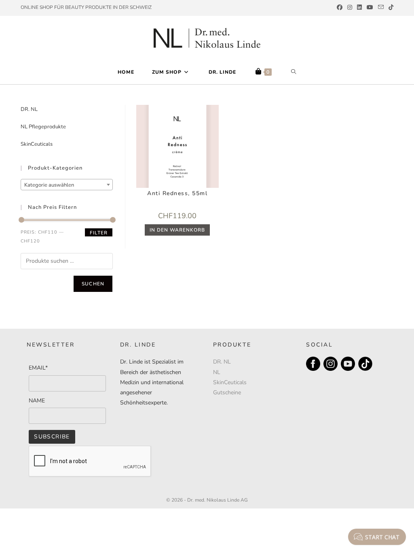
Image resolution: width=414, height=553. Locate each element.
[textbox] (66, 185)
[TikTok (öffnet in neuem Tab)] (389, 8)
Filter (99, 233)
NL (216, 372)
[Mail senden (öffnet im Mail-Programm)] (381, 8)
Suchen (93, 284)
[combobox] (67, 184)
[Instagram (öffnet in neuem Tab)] (350, 8)
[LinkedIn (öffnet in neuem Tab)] (359, 8)
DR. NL (29, 109)
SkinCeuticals (37, 144)
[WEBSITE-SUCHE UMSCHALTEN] (293, 72)
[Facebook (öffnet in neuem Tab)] (339, 8)
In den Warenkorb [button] (177, 230)
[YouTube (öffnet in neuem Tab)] (370, 8)
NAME (37, 400)
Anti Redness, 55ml (177, 193)
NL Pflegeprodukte (43, 126)
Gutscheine (227, 392)
